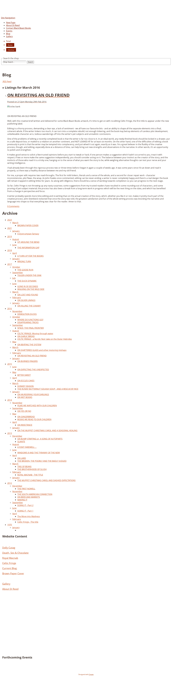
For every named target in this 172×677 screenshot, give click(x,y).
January (16, 231)
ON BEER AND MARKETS (28, 497)
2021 (9, 228)
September (17, 272)
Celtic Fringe (9, 563)
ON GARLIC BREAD (26, 336)
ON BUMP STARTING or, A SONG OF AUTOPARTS (39, 438)
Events (9, 30)
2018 (9, 250)
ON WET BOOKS (24, 397)
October (16, 267)
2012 (9, 483)
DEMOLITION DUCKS (27, 314)
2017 (9, 264)
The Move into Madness (28, 516)
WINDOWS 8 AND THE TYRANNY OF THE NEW (38, 452)
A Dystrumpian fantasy (28, 233)
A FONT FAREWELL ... (27, 447)
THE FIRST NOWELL (26, 488)
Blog (8, 33)
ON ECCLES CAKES (25, 380)
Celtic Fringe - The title (27, 522)
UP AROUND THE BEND (28, 242)
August (15, 239)
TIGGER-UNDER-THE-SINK (29, 275)
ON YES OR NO (24, 411)
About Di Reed (13, 25)
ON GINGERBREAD (26, 416)
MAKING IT (22, 499)
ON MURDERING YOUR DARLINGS (33, 394)
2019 (9, 236)
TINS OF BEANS (24, 466)
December (17, 436)
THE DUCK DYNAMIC (27, 280)
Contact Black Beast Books (18, 28)
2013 (9, 433)
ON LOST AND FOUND (27, 294)
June (14, 244)
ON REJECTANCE (24, 425)
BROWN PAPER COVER (27, 225)
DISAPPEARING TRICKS (28, 322)
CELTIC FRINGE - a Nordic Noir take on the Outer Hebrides (44, 339)
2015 (9, 364)
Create (91, 674)
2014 (9, 400)
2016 (9, 308)
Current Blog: (9, 568)
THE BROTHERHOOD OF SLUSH (32, 469)
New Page (10, 22)
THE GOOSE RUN (25, 269)
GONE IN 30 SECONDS (27, 286)
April (14, 253)
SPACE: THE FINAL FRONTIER (30, 328)
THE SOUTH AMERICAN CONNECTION (34, 494)
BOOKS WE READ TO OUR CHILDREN (34, 419)
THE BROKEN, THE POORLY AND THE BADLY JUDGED (41, 461)
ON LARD (21, 458)
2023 (9, 220)
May (14, 341)
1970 (9, 524)
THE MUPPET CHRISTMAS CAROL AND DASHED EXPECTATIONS (46, 480)
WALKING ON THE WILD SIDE (30, 289)
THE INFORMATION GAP (28, 247)
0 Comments (13, 206)
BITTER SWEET (24, 375)
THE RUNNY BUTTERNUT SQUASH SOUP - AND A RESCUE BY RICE (47, 389)
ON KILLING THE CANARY (29, 305)
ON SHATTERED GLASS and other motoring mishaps (41, 350)
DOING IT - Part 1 (25, 510)
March (15, 222)
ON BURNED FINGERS (27, 361)
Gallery (9, 36)
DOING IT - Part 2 (25, 505)
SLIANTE (21, 441)
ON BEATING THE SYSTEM (29, 344)
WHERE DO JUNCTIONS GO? (30, 319)
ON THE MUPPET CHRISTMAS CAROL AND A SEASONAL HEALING (47, 430)
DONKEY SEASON (25, 386)
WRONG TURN (24, 261)
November (17, 311)
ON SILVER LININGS (26, 300)
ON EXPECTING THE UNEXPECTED (33, 369)
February (16, 297)
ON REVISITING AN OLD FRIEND (32, 355)
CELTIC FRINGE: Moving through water (35, 333)
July (14, 278)
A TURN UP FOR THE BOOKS (30, 256)
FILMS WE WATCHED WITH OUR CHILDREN (37, 405)
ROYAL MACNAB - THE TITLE (30, 474)
